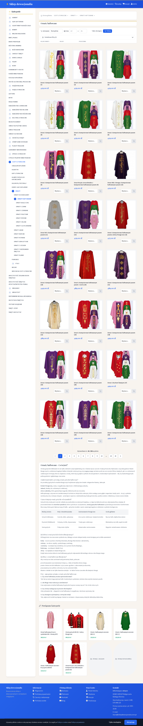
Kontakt (65, 697)
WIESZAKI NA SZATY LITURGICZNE (22, 271)
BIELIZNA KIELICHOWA (18, 34)
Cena (67, 31)
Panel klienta (93, 691)
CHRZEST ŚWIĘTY (17, 54)
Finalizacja (92, 701)
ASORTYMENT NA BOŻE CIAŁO (21, 26)
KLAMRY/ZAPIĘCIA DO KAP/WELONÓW (18, 178)
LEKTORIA (12, 94)
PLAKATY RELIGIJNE (18, 146)
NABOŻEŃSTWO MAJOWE (20, 110)
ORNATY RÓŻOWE (21, 218)
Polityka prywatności (42, 694)
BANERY (14, 30)
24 (111, 456)
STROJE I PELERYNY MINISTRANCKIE (20, 158)
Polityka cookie (40, 701)
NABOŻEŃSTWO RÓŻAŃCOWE (21, 114)
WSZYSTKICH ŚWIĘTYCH (16, 300)
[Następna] (120, 456)
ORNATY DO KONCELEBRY (21, 195)
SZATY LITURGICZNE (18, 162)
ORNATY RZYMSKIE (19, 238)
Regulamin (39, 691)
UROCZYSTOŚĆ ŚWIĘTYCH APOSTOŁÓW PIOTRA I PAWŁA (18, 283)
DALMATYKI (15, 170)
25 (115, 456)
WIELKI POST (16, 292)
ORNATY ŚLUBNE (19, 255)
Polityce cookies (62, 722)
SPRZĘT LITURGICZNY (19, 154)
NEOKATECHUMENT (15, 122)
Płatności (65, 694)
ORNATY (17, 191)
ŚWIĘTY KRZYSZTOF (15, 312)
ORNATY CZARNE (21, 207)
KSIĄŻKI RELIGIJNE (17, 86)
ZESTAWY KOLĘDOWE (15, 304)
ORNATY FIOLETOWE (22, 214)
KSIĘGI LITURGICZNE (18, 90)
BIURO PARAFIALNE (14, 42)
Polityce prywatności (77, 722)
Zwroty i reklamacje (42, 697)
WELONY (14, 267)
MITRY (11, 98)
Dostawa (65, 691)
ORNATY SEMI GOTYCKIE (21, 242)
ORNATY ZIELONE (21, 222)
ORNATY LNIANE (18, 230)
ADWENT (15, 18)
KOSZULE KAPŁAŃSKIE (16, 78)
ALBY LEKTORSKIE (17, 22)
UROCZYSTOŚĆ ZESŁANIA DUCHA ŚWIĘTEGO (19, 277)
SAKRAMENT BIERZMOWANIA (17, 150)
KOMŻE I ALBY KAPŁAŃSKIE (20, 187)
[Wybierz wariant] (67, 91)
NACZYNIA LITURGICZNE (19, 118)
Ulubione (91, 694)
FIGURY (14, 62)
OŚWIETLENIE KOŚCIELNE (20, 142)
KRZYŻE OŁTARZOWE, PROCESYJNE (20, 82)
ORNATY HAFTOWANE (24, 199)
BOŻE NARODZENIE (18, 50)
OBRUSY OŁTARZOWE (15, 134)
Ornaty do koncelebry (124, 659)
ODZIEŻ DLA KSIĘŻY (18, 138)
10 (101, 456)
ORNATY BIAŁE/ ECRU (22, 203)
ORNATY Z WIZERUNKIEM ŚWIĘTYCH (21, 250)
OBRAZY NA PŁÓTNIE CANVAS (18, 126)
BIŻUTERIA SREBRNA (15, 46)
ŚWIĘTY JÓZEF (13, 308)
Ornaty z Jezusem (98, 659)
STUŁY (17, 263)
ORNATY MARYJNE (19, 234)
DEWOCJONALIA (17, 58)
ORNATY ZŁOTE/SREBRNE (23, 226)
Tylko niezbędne (115, 722)
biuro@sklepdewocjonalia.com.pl (125, 715)
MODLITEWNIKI (13, 102)
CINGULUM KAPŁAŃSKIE (19, 166)
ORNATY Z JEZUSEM (20, 245)
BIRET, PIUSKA (13, 38)
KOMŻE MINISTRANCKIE (16, 74)
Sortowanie (46, 31)
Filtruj (109, 31)
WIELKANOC (15, 288)
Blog (63, 701)
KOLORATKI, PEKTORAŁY (19, 183)
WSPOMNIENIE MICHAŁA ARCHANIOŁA (20, 296)
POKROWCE (15, 260)
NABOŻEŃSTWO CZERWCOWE (18, 106)
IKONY (14, 66)
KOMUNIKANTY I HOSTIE (16, 70)
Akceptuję (130, 722)
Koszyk (90, 697)
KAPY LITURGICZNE (17, 173)
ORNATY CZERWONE (22, 210)
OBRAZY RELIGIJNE (14, 130)
